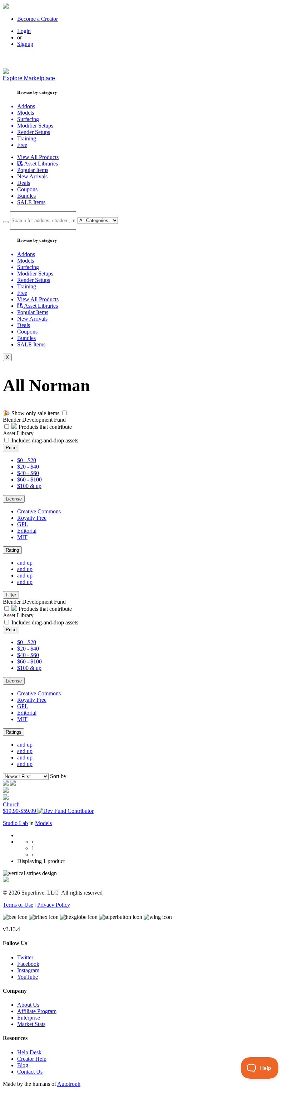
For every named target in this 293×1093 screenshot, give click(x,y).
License (14, 499)
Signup (25, 44)
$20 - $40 (28, 467)
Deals (23, 183)
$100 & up (29, 486)
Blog (22, 1065)
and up (25, 563)
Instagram (28, 970)
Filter (11, 595)
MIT (22, 537)
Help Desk (29, 1052)
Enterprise (28, 1018)
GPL (22, 524)
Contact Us (30, 1072)
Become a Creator (37, 19)
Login (24, 31)
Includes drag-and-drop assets (44, 440)
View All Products (38, 157)
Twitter (25, 957)
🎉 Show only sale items (31, 413)
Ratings (13, 732)
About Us (28, 1005)
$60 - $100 (29, 479)
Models (43, 823)
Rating (12, 550)
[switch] (64, 413)
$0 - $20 (26, 460)
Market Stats (31, 1024)
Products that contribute (44, 427)
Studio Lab (15, 823)
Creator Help (31, 1059)
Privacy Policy (53, 905)
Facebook (28, 964)
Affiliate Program (36, 1011)
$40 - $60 (28, 473)
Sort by (58, 776)
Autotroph (68, 1084)
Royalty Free (31, 518)
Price (11, 447)
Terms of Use (18, 905)
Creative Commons (39, 511)
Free (22, 145)
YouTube (27, 977)
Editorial (26, 531)
